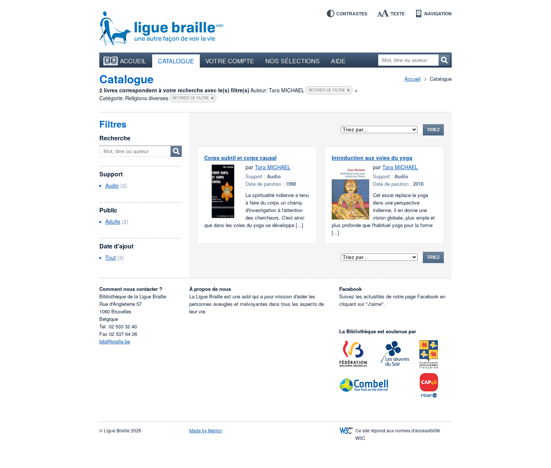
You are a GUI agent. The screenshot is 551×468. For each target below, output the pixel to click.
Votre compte (229, 60)
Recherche (114, 138)
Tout (110, 257)
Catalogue (176, 60)
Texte (398, 13)
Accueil (133, 60)
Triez (433, 129)
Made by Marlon (205, 430)
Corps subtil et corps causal (240, 157)
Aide (338, 60)
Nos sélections (292, 60)
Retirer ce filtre (326, 90)
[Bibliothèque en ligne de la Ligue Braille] (161, 28)
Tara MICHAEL (272, 167)
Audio (112, 185)
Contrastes (351, 13)
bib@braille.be (114, 341)
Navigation (438, 13)
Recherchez (444, 60)
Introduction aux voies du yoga (372, 157)
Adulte (112, 221)
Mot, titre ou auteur (176, 151)
